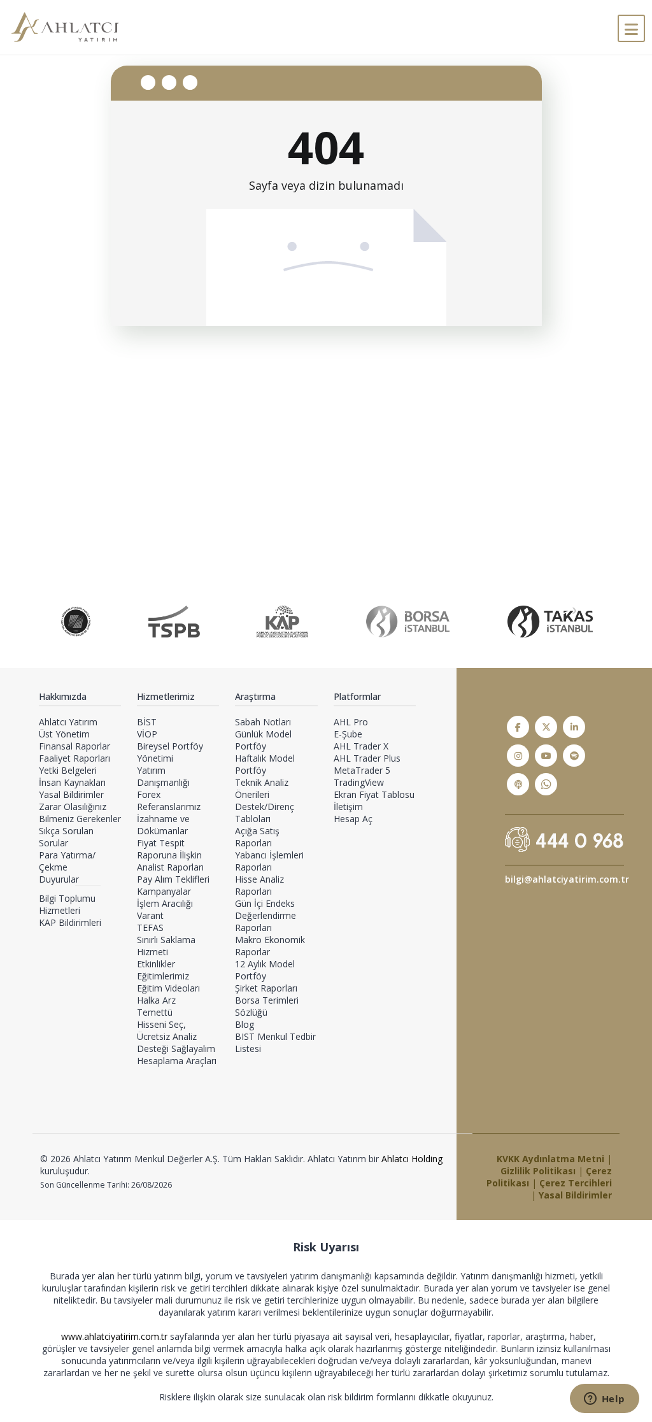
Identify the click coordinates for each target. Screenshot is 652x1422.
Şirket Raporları (266, 988)
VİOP (147, 734)
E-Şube (348, 734)
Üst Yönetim (64, 734)
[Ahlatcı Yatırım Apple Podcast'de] (518, 784)
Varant (150, 915)
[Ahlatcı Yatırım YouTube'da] (546, 755)
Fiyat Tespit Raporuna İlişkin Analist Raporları (170, 855)
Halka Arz (156, 1000)
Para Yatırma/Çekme (67, 861)
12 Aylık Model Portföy (265, 970)
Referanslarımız (169, 806)
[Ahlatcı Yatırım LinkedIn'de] (574, 727)
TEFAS (150, 927)
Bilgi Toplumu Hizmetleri (67, 904)
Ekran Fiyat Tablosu (374, 794)
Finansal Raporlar (74, 746)
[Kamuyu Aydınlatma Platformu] (282, 621)
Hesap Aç (353, 819)
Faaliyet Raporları (74, 758)
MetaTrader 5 (362, 770)
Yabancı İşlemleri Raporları (269, 861)
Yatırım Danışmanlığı (163, 776)
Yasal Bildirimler (71, 794)
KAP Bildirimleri (70, 922)
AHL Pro (351, 722)
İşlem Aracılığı (165, 903)
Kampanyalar (164, 891)
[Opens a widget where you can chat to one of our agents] (604, 1400)
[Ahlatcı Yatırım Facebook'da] (518, 727)
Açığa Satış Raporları (257, 837)
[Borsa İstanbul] (407, 621)
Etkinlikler (156, 964)
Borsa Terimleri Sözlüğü (267, 1006)
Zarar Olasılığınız (72, 806)
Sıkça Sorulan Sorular (66, 837)
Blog (244, 1024)
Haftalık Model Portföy (265, 764)
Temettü (155, 1012)
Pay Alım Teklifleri (173, 879)
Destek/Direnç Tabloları (264, 812)
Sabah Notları (263, 722)
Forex (148, 794)
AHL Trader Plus (367, 758)
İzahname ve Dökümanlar (163, 825)
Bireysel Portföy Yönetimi (170, 752)
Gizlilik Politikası (538, 1171)
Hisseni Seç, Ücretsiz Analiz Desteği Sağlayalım (176, 1036)
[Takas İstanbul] (550, 621)
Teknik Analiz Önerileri (261, 788)
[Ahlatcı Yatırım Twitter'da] (546, 727)
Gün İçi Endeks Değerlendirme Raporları (265, 915)
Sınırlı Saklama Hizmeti (166, 946)
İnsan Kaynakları (72, 782)
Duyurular (59, 879)
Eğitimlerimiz (163, 976)
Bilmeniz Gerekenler (80, 819)
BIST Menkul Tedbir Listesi (275, 1042)
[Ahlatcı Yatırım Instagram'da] (518, 755)
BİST (147, 722)
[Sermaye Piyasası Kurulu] (76, 621)
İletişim (348, 806)
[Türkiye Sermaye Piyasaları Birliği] (174, 621)
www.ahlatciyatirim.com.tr (115, 1336)
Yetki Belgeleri (68, 770)
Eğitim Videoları (168, 988)
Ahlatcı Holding (412, 1159)
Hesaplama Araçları (176, 1061)
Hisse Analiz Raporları (259, 885)
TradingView (359, 782)
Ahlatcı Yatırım (68, 722)
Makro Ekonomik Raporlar (270, 946)
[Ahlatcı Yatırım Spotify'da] (574, 755)
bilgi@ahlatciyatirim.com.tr (567, 879)
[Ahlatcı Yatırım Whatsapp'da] (546, 784)
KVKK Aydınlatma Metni (550, 1159)
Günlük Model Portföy (263, 740)
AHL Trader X (361, 746)
